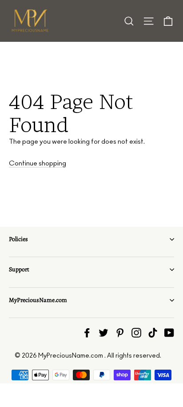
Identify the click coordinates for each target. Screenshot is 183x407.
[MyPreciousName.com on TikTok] (153, 332)
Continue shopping (37, 163)
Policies (18, 239)
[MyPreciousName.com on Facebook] (87, 332)
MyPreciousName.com (38, 300)
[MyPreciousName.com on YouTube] (169, 332)
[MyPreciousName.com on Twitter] (103, 332)
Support (19, 269)
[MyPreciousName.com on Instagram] (136, 332)
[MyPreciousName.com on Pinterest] (120, 332)
